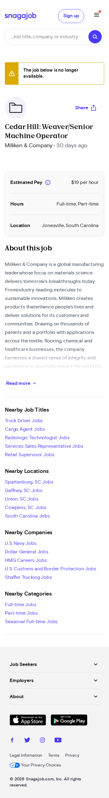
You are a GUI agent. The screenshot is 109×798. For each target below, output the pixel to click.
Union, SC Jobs (21, 499)
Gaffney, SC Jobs (23, 490)
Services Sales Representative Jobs (44, 446)
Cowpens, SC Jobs (25, 507)
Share (81, 107)
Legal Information (26, 755)
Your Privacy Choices (41, 765)
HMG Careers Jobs (26, 560)
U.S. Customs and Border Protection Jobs (50, 568)
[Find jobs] (95, 36)
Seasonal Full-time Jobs (31, 621)
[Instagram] (42, 741)
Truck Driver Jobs (24, 420)
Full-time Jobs (20, 604)
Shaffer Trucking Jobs (28, 577)
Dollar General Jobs (26, 551)
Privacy (72, 755)
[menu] (96, 15)
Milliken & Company (28, 145)
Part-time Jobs (21, 613)
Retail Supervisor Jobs (29, 454)
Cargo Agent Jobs (25, 429)
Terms (53, 755)
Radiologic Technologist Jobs (37, 437)
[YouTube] (57, 741)
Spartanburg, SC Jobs (29, 482)
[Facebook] (12, 741)
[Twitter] (27, 741)
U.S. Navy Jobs (21, 543)
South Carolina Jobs (27, 516)
